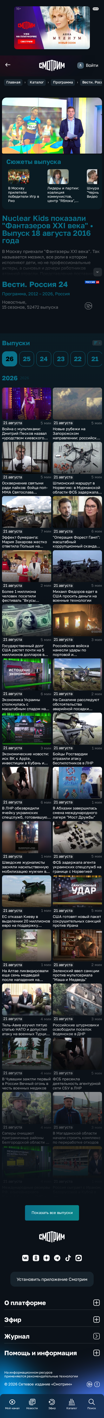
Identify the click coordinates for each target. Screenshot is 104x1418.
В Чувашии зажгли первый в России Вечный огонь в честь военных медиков (26, 1083)
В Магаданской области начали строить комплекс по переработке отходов (76, 1137)
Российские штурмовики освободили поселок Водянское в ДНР (76, 1029)
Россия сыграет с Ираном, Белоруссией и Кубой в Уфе (77, 1192)
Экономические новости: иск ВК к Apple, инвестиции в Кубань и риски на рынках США (25, 760)
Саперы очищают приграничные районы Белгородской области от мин (26, 1140)
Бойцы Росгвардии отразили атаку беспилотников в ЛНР (73, 758)
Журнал (17, 1336)
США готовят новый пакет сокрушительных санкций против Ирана (77, 921)
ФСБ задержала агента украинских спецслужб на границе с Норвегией (77, 867)
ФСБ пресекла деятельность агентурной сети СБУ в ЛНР (76, 1083)
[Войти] (80, 65)
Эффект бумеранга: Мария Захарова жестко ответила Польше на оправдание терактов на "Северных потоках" (24, 546)
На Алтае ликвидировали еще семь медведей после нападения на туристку (25, 977)
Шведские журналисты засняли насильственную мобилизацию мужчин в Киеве (25, 869)
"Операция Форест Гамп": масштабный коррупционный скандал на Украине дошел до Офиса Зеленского (76, 546)
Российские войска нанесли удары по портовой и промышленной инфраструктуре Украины (76, 655)
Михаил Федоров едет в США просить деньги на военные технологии (75, 596)
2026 (24, 377)
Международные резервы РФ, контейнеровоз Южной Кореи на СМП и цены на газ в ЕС (26, 1194)
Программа (63, 82)
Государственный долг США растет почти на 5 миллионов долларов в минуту (23, 652)
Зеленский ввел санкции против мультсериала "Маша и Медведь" (76, 975)
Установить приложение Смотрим (52, 1279)
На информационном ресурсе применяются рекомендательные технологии (41, 1374)
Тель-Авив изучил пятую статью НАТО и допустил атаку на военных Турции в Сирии (25, 1031)
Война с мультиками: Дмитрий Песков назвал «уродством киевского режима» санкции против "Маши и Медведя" (25, 438)
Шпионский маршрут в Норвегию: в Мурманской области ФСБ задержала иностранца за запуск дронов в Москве (76, 492)
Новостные (13, 302)
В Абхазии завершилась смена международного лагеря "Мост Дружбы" (75, 812)
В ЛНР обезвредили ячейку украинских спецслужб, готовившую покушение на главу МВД (25, 815)
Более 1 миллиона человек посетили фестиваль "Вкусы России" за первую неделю (19, 600)
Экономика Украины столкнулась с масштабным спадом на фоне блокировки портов (25, 706)
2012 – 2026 (40, 293)
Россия (62, 293)
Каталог (37, 82)
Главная (13, 82)
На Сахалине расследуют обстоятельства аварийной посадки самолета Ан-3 (76, 706)
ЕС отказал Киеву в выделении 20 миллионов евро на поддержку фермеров (26, 923)
